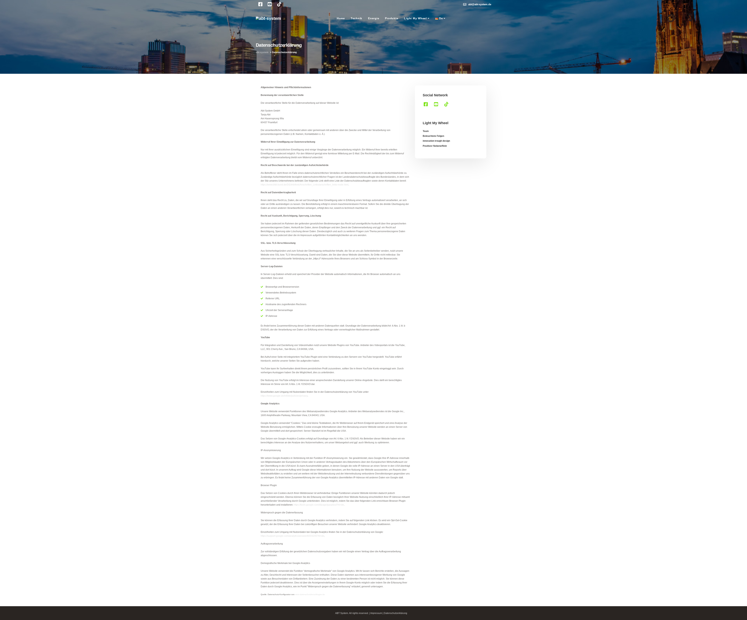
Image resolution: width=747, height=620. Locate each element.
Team (426, 131)
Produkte (391, 18)
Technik (356, 18)
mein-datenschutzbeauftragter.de (310, 594)
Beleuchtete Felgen (433, 136)
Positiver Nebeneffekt (435, 146)
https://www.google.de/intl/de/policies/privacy (284, 395)
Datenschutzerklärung (395, 613)
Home (341, 18)
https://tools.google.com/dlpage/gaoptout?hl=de (319, 504)
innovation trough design (436, 141)
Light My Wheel (415, 18)
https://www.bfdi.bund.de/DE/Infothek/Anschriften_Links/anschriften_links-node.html (304, 184)
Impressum (376, 613)
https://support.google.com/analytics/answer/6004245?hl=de (292, 536)
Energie (373, 18)
